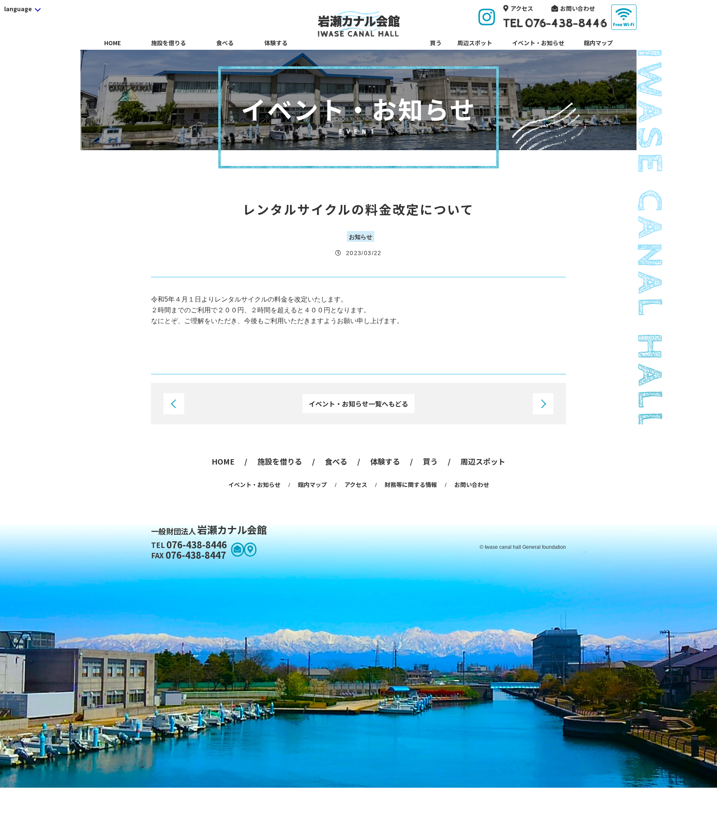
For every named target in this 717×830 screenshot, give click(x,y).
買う (435, 43)
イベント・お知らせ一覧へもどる (358, 404)
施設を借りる (168, 43)
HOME (112, 43)
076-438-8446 (189, 544)
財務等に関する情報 (411, 484)
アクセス (521, 8)
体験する (276, 43)
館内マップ (598, 43)
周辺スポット (474, 43)
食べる (225, 43)
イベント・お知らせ (538, 43)
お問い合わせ (577, 8)
